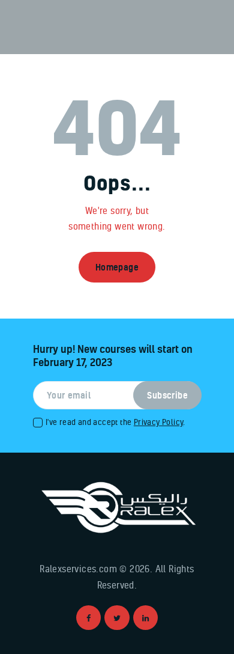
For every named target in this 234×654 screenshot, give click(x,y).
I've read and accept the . (115, 422)
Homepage (117, 267)
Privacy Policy (159, 422)
